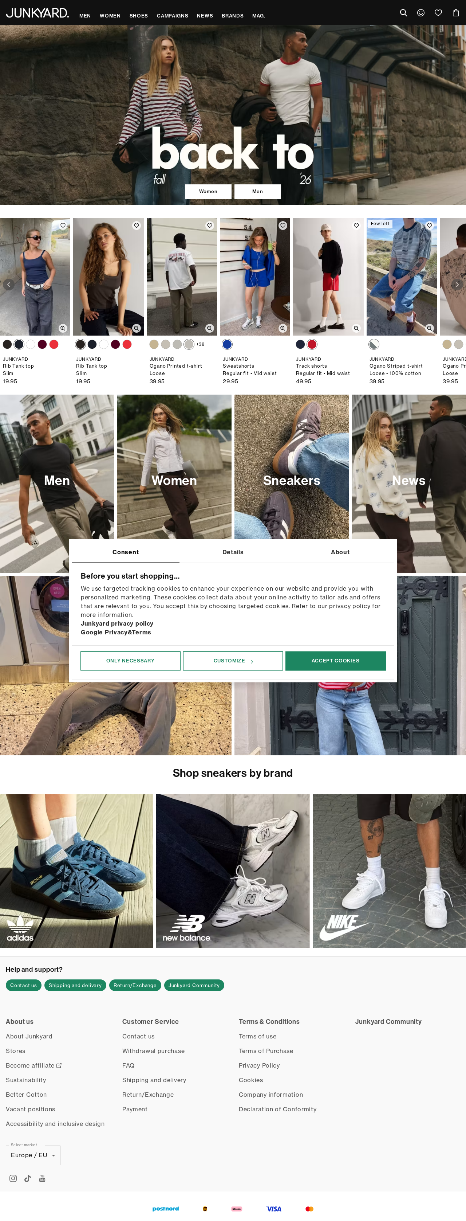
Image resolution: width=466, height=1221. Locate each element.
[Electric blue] (227, 344)
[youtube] (42, 1178)
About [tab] (340, 552)
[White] (30, 344)
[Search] (403, 12)
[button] (24, 985)
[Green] (165, 344)
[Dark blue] (300, 344)
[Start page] (37, 13)
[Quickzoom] (63, 328)
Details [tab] (233, 552)
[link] (420, 12)
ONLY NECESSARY (130, 661)
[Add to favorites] (63, 225)
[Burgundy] (42, 344)
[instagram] (13, 1178)
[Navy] (19, 344)
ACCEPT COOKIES (335, 661)
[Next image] (457, 284)
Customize (229, 661)
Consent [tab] (125, 552)
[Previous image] (9, 284)
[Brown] (7, 344)
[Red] (54, 344)
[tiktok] (27, 1178)
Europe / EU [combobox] (29, 1155)
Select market (24, 1145)
